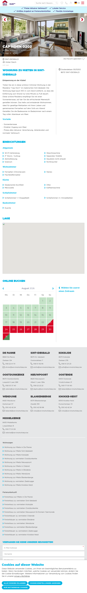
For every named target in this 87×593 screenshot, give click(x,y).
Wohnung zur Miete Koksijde (16, 455)
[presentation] (5, 19)
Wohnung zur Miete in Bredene (17, 470)
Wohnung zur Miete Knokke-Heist (18, 485)
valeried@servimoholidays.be (16, 433)
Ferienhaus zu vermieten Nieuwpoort (20, 512)
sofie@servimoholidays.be (71, 367)
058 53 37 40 (10, 385)
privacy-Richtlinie (22, 576)
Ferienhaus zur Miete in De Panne (18, 497)
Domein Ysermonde (46, 512)
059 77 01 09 (10, 429)
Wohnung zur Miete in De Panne (18, 447)
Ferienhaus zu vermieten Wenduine (19, 523)
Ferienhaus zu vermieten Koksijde (18, 504)
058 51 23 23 (66, 364)
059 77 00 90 (66, 385)
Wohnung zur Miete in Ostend (17, 466)
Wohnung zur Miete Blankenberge (18, 477)
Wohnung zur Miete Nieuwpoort (17, 462)
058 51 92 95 (38, 364)
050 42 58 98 (38, 407)
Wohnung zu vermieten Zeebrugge (19, 481)
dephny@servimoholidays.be (44, 389)
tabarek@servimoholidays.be (72, 389)
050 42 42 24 (10, 407)
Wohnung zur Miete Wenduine (17, 474)
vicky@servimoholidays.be (43, 411)
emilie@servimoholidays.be (44, 367)
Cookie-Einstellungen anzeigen (45, 583)
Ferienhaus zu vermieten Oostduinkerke (21, 508)
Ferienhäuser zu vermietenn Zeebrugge (21, 531)
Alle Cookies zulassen (14, 583)
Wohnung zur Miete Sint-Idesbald (18, 451)
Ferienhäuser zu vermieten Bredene (19, 520)
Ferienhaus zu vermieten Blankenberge (20, 527)
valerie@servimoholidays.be (16, 389)
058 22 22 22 (38, 385)
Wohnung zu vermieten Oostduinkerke (20, 459)
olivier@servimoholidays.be (16, 367)
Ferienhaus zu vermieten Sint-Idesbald (20, 501)
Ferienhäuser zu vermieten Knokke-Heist (21, 535)
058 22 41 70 (10, 364)
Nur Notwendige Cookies (16, 587)
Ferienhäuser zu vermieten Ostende (19, 516)
